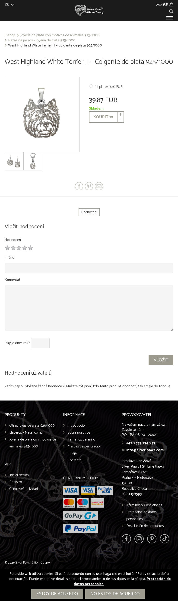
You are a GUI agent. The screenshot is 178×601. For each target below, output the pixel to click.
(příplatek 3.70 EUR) (109, 87)
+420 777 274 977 (140, 443)
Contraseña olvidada (24, 489)
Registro (15, 482)
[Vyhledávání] (171, 10)
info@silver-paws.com (145, 450)
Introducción (77, 425)
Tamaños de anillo (81, 439)
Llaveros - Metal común (26, 432)
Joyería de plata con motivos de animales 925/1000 (60, 35)
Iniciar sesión (19, 475)
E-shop (10, 35)
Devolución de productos (145, 526)
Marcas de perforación (85, 446)
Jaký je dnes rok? (17, 343)
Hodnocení (13, 240)
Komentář (12, 280)
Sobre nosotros (79, 432)
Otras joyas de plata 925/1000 (31, 425)
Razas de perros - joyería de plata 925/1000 (42, 40)
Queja (72, 453)
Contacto (74, 460)
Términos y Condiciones (144, 505)
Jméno (9, 258)
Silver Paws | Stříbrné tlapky (33, 562)
